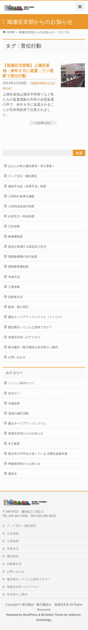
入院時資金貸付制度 (21, 206)
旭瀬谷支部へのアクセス (24, 337)
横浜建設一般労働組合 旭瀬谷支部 (45, 604)
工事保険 (14, 287)
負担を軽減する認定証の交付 (27, 246)
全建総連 (14, 403)
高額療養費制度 (18, 266)
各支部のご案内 (17, 594)
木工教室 (14, 443)
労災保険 (14, 226)
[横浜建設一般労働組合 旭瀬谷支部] (20, 9)
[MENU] (79, 7)
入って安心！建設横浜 (22, 176)
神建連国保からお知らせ (24, 463)
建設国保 (13, 556)
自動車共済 (15, 297)
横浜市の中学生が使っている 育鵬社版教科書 (37, 453)
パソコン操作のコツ (21, 383)
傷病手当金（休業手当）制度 (27, 186)
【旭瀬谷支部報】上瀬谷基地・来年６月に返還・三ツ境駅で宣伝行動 (28, 70)
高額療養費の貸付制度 (22, 256)
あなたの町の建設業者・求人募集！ (31, 166)
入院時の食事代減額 (21, 196)
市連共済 (14, 277)
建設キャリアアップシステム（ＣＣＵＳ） (36, 317)
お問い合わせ (17, 357)
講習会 (12, 473)
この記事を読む (42, 122)
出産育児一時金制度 (21, 216)
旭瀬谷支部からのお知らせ (25, 433)
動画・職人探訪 (18, 307)
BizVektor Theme (52, 615)
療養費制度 (15, 236)
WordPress (30, 615)
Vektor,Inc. (75, 615)
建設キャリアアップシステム (27, 423)
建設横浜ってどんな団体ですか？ (30, 327)
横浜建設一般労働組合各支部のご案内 (33, 347)
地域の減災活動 (18, 413)
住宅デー (14, 393)
